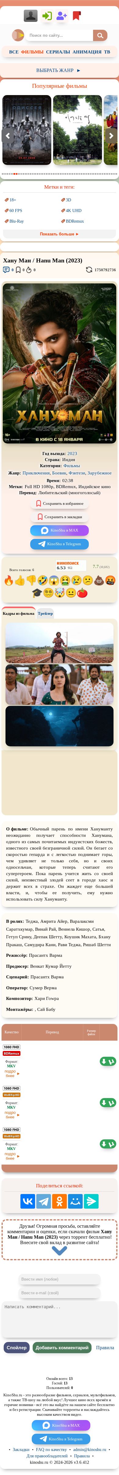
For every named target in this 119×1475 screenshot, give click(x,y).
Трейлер (45, 613)
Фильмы (71, 465)
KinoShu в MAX (64, 530)
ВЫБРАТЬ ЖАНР (58, 70)
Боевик (59, 473)
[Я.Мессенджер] (91, 1201)
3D (68, 200)
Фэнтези (77, 473)
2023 (72, 453)
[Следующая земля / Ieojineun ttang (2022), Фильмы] (30, 163)
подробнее (10, 1073)
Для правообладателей (47, 1456)
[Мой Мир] (75, 1201)
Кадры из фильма (18, 613)
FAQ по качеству (51, 1449)
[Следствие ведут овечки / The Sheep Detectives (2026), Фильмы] (80, 163)
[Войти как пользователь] (47, 15)
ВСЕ (14, 52)
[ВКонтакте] (27, 1201)
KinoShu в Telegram (64, 544)
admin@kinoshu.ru (89, 1449)
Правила (105, 1347)
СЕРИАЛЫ (58, 52)
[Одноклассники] (59, 1201)
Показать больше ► (59, 234)
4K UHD (73, 210)
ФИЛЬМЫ (32, 52)
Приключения (36, 473)
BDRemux (75, 221)
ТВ (107, 52)
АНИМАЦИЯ (87, 52)
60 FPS (15, 210)
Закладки (21, 1449)
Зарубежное (100, 473)
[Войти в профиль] (32, 16)
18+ (12, 200)
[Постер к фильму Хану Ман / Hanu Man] (59, 442)
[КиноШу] (18, 35)
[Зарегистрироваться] (61, 15)
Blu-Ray (16, 221)
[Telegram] (43, 1201)
